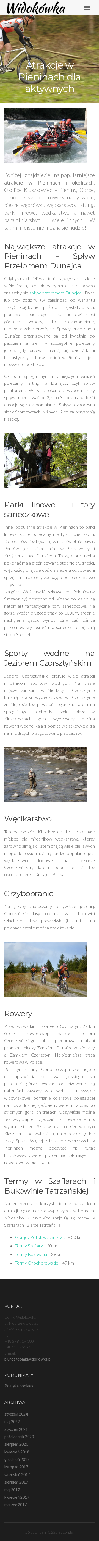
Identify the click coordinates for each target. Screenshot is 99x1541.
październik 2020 (19, 1436)
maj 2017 (12, 1489)
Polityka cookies (18, 1386)
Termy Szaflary (29, 1245)
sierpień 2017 (16, 1482)
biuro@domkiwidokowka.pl (27, 1359)
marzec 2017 (15, 1504)
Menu (89, 7)
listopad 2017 (16, 1466)
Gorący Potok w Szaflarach (41, 1237)
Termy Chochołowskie (36, 1262)
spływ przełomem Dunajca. (55, 292)
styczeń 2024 (16, 1414)
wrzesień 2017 (17, 1474)
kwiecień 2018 (16, 1452)
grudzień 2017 (16, 1459)
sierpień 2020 (16, 1444)
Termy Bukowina (31, 1254)
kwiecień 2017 (16, 1497)
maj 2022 (12, 1421)
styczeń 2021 (16, 1429)
